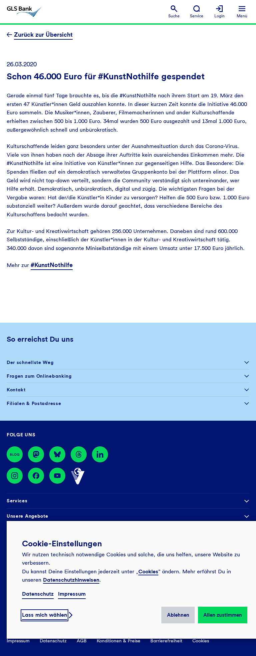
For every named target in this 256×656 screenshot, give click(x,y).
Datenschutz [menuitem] (53, 640)
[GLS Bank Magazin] (15, 454)
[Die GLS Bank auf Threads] (79, 454)
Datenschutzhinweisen (71, 580)
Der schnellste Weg (30, 362)
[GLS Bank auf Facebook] (36, 476)
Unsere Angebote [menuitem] (27, 516)
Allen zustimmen (222, 615)
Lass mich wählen (44, 615)
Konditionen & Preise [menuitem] (118, 640)
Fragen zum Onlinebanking (39, 376)
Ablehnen (178, 615)
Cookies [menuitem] (200, 640)
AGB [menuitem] (82, 640)
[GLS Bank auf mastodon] (36, 454)
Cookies (148, 571)
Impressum (72, 594)
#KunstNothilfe (52, 264)
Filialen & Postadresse (34, 403)
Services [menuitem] (17, 500)
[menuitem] (174, 11)
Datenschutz (38, 594)
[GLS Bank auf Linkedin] (100, 454)
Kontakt (16, 389)
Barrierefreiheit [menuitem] (166, 640)
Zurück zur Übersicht (43, 34)
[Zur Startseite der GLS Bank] (24, 11)
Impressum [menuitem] (18, 640)
